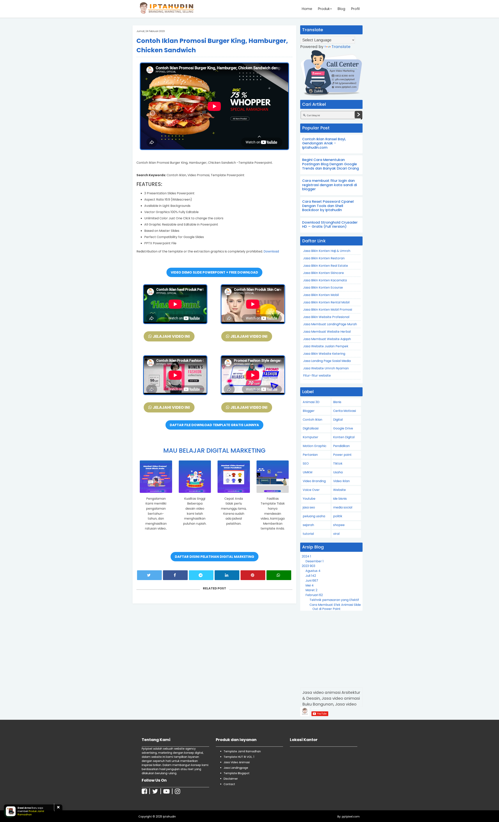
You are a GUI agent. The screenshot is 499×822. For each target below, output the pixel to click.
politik (337, 516)
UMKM (307, 472)
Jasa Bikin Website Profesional (326, 317)
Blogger (309, 411)
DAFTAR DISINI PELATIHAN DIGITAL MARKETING (214, 556)
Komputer (310, 437)
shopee (339, 525)
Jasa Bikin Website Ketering (324, 353)
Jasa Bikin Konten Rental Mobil (326, 302)
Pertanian (310, 454)
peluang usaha (314, 516)
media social (342, 507)
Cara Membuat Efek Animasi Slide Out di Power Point (335, 607)
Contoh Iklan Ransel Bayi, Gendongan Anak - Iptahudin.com (324, 143)
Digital (338, 419)
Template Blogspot (237, 773)
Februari (314, 595)
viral (336, 533)
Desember (314, 561)
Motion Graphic (314, 446)
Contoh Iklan (312, 419)
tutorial (308, 533)
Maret (311, 590)
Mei (309, 585)
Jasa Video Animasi (237, 762)
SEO (306, 463)
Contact (229, 784)
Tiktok (337, 463)
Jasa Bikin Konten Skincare (323, 273)
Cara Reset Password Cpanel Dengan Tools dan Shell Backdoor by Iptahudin (328, 205)
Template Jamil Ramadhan (242, 751)
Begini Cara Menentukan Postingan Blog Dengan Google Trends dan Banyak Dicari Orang (330, 164)
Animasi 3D (311, 402)
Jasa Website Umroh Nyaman (326, 368)
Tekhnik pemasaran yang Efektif (334, 600)
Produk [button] (324, 8)
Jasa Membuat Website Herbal (327, 331)
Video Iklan (341, 481)
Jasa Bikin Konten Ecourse (323, 287)
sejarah (308, 525)
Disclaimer (231, 779)
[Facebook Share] (175, 575)
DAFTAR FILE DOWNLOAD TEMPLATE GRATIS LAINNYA (214, 425)
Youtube (309, 498)
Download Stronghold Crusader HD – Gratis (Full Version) (330, 224)
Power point (342, 454)
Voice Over (311, 490)
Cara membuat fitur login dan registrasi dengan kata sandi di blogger (329, 184)
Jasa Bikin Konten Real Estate (325, 265)
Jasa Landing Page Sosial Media (327, 361)
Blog (341, 8)
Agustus (312, 571)
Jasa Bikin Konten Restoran (324, 258)
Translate (341, 46)
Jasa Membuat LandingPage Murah (330, 324)
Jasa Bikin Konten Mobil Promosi (327, 309)
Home (307, 8)
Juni (311, 580)
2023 (308, 566)
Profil (355, 8)
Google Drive (343, 428)
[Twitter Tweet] (149, 575)
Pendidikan (341, 446)
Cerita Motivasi (344, 411)
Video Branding (314, 481)
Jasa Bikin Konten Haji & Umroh (326, 251)
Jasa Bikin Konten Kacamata (325, 280)
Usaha (338, 472)
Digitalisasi (311, 428)
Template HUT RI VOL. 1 (239, 757)
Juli (310, 575)
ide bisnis (340, 498)
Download (271, 251)
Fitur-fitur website (317, 375)
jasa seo (309, 507)
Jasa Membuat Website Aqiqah (327, 339)
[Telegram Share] (201, 575)
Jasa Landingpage (236, 768)
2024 (306, 556)
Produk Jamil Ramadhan (31, 812)
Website (339, 490)
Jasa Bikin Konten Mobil (321, 295)
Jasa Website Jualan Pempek (325, 346)
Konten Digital (344, 437)
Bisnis (337, 402)
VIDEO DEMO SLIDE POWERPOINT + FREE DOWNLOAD (214, 272)
